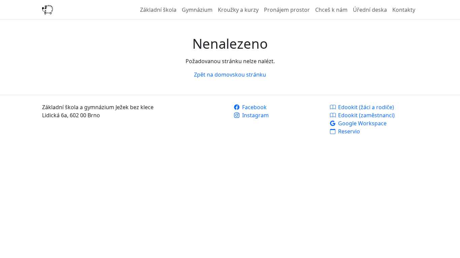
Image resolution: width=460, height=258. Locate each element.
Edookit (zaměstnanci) (366, 115)
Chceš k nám (331, 9)
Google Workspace (362, 123)
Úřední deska (370, 9)
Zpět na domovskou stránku (230, 74)
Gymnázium (197, 9)
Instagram (255, 115)
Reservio (348, 131)
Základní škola (158, 9)
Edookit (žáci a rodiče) (365, 107)
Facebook (254, 107)
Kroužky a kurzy (238, 9)
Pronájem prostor (287, 9)
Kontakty (403, 9)
